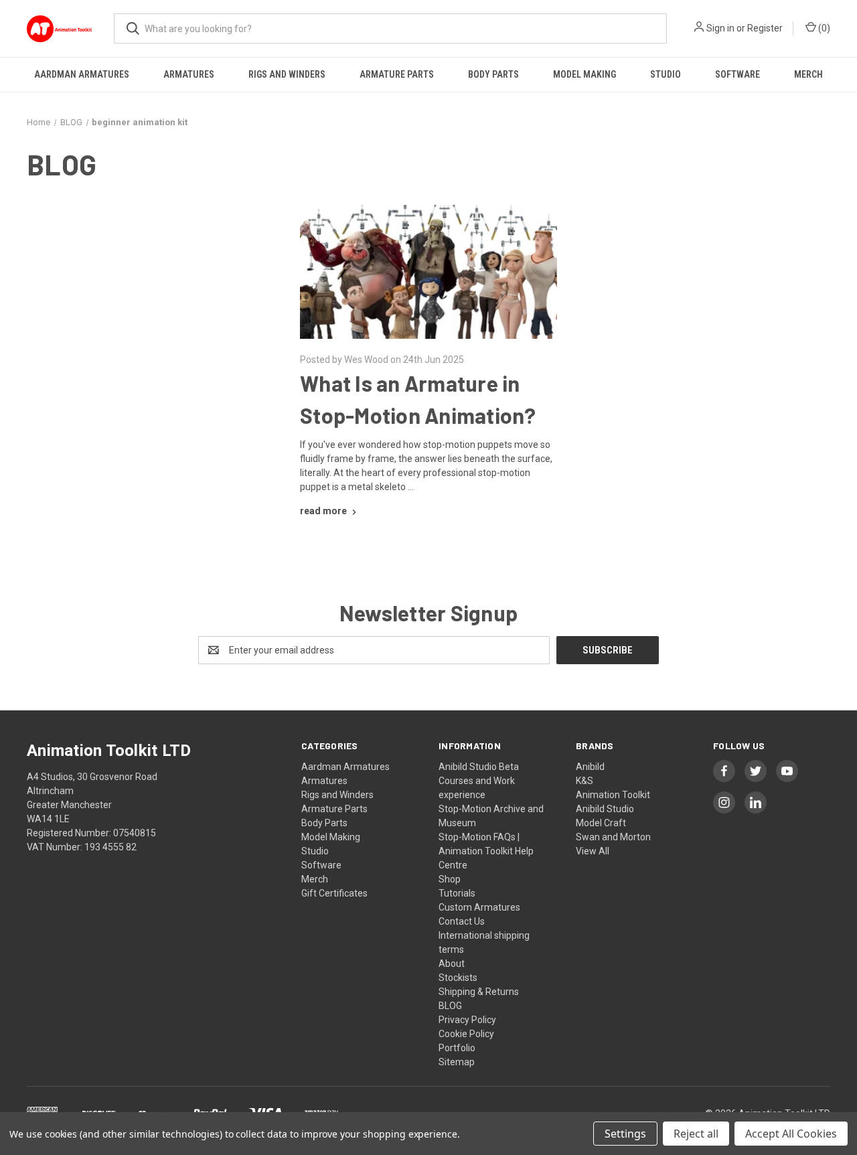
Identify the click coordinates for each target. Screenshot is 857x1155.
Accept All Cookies (791, 1133)
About (452, 963)
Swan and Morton (613, 837)
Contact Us (462, 921)
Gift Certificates (334, 893)
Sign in (720, 28)
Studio (665, 74)
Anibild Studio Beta (479, 766)
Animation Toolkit (613, 794)
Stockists (458, 977)
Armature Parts (397, 74)
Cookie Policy (466, 1033)
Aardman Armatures (81, 74)
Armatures (188, 74)
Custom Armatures (479, 907)
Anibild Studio (605, 808)
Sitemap (457, 1062)
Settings (625, 1133)
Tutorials (457, 893)
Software (737, 74)
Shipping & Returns (479, 991)
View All (592, 851)
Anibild (590, 766)
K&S (584, 780)
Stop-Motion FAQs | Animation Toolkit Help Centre (486, 851)
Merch (808, 74)
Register (765, 28)
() (823, 28)
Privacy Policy (467, 1019)
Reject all (696, 1133)
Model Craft (601, 823)
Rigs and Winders (286, 74)
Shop (450, 879)
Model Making (584, 74)
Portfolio (457, 1048)
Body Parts (493, 74)
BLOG (450, 1005)
